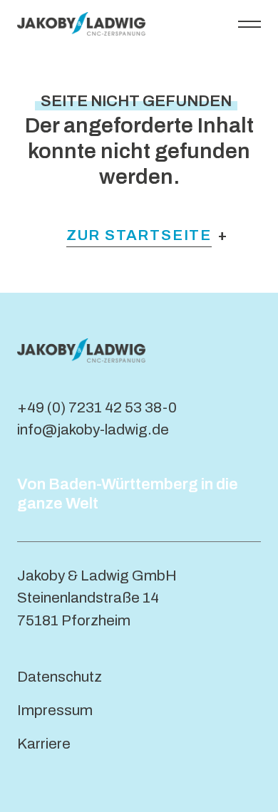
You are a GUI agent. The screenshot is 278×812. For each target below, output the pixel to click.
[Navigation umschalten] (249, 23)
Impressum (55, 710)
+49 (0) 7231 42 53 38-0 (97, 407)
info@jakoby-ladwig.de (93, 429)
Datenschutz (59, 677)
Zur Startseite (139, 235)
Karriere (44, 743)
